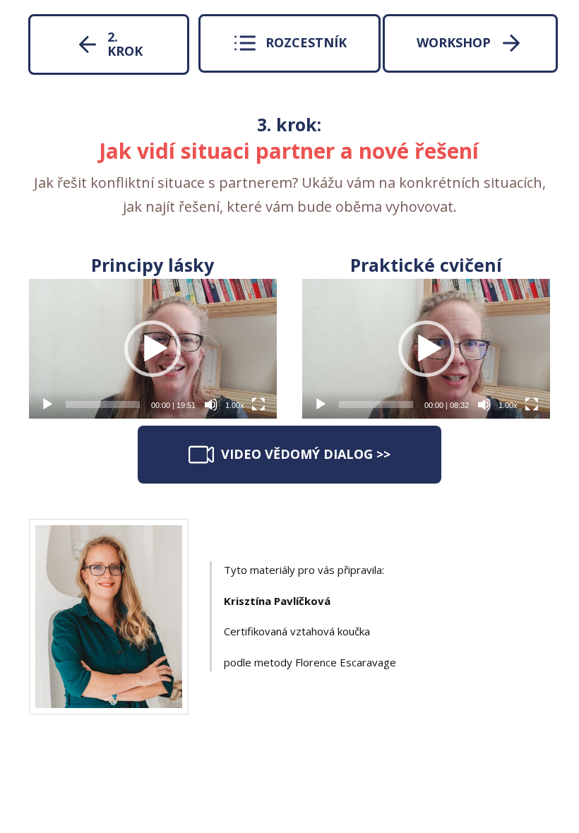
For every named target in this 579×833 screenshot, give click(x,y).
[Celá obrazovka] (258, 404)
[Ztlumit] (211, 404)
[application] (153, 348)
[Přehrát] (47, 404)
